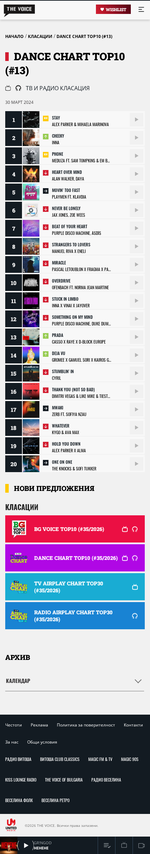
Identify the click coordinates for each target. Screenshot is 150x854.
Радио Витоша (18, 759)
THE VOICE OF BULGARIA (64, 780)
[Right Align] (136, 119)
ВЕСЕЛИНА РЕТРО (55, 800)
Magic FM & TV (100, 759)
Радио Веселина (106, 780)
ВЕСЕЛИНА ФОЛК (19, 800)
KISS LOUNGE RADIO (20, 780)
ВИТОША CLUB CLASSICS (60, 759)
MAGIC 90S (129, 759)
